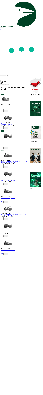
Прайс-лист (20, 73)
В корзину (5, 110)
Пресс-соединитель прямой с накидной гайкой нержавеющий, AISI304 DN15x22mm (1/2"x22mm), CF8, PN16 (14, 142)
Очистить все (7, 84)
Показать (2, 84)
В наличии (4, 91)
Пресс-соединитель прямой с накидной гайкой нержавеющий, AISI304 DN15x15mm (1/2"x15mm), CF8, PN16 (14, 106)
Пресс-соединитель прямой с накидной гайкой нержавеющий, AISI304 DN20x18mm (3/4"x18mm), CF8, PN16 (14, 162)
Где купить (12, 73)
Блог (6, 73)
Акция (8, 91)
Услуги (8, 73)
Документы (16, 73)
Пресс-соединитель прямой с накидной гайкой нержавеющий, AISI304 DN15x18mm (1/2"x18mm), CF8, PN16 (14, 124)
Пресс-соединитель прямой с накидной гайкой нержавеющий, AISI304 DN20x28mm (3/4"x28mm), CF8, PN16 (14, 198)
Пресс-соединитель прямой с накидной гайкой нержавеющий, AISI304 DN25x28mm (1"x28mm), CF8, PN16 (14, 215)
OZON (2, 110)
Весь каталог (2, 29)
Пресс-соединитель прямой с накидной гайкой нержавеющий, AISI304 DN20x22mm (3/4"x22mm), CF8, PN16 (14, 180)
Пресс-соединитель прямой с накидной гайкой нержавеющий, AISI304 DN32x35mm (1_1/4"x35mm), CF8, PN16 (14, 250)
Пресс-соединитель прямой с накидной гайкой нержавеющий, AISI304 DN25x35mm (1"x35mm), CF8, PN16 (14, 232)
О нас (4, 73)
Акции (1, 73)
